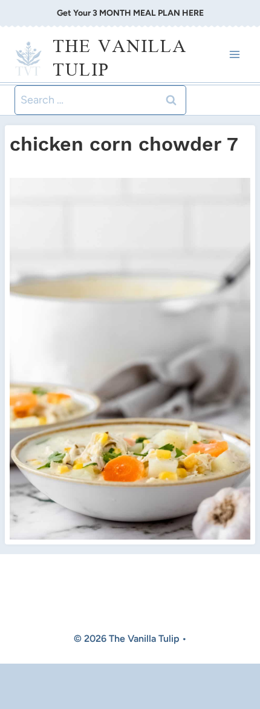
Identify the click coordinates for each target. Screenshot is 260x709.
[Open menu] (234, 54)
